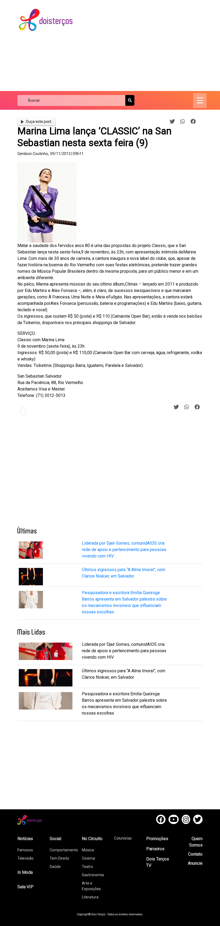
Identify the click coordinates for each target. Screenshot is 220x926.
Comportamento (64, 850)
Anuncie (195, 863)
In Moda (25, 872)
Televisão (25, 858)
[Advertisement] (151, 45)
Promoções (157, 838)
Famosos (25, 850)
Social (55, 838)
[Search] (129, 100)
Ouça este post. (39, 121)
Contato (195, 854)
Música (88, 850)
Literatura (90, 897)
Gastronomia (93, 875)
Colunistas (123, 838)
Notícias (25, 838)
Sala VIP (25, 886)
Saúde (55, 866)
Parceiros (155, 848)
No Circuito (92, 838)
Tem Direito (59, 858)
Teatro (87, 866)
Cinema (88, 858)
